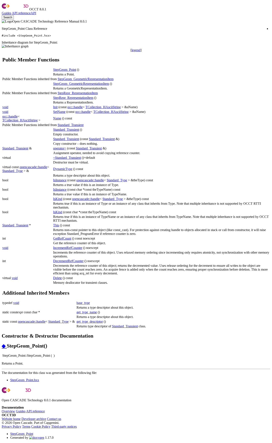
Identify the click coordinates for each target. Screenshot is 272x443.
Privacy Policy (11, 426)
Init (55, 107)
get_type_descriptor (89, 321)
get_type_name (86, 312)
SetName (59, 112)
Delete (57, 278)
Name (57, 118)
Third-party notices (64, 426)
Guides (6, 13)
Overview (8, 411)
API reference (35, 411)
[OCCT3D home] (15, 9)
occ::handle (75, 107)
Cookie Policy (40, 426)
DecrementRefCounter (68, 261)
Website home (11, 419)
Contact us (54, 419)
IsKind (57, 199)
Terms (26, 426)
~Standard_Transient (67, 157)
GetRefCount (62, 238)
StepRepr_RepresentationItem (78, 93)
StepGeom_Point (64, 69)
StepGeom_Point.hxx (24, 380)
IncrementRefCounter (67, 248)
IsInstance (60, 180)
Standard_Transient (71, 125)
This (56, 225)
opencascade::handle (33, 167)
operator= (59, 148)
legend (136, 50)
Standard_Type (12, 171)
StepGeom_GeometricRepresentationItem (85, 79)
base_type (83, 303)
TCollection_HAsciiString (103, 107)
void (5, 107)
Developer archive (33, 419)
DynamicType (62, 169)
